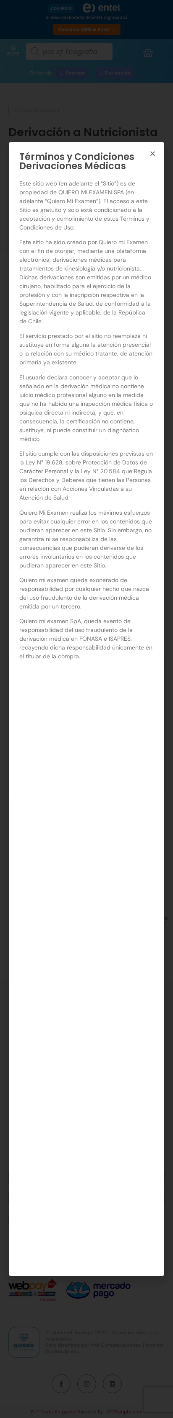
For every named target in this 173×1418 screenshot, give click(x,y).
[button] (152, 153)
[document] (86, 709)
